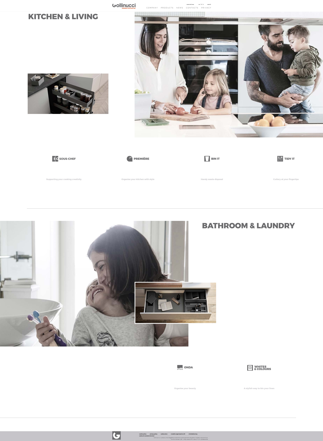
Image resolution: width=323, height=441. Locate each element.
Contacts (192, 8)
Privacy (206, 8)
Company (152, 8)
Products (167, 8)
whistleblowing (193, 434)
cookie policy (142, 434)
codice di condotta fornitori (146, 436)
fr (201, 4)
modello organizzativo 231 (178, 434)
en (199, 4)
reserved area (190, 4)
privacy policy (153, 434)
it (203, 4)
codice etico (164, 434)
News (179, 8)
